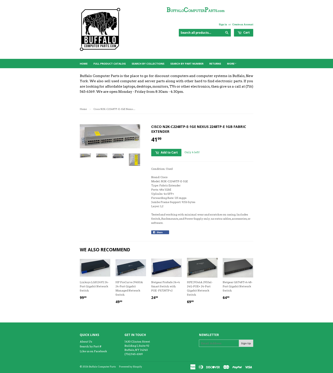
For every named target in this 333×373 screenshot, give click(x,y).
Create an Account (242, 24)
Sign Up (246, 343)
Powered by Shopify (130, 366)
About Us (86, 341)
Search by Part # (90, 346)
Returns (215, 63)
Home (84, 63)
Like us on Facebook (93, 351)
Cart (246, 32)
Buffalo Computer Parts (102, 366)
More (230, 63)
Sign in (223, 24)
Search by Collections (148, 63)
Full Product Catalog (109, 63)
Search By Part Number (186, 63)
